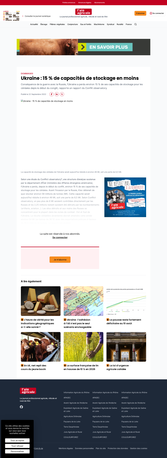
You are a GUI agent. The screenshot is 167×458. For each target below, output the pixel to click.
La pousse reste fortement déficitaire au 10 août (123, 321)
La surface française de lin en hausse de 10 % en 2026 (81, 367)
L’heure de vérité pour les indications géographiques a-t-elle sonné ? (37, 323)
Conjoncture (72, 24)
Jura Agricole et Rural (73, 432)
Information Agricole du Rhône (76, 392)
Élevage (43, 24)
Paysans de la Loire (72, 421)
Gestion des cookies (138, 448)
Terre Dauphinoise (71, 427)
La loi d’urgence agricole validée (117, 367)
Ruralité (120, 24)
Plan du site (101, 448)
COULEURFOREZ (71, 437)
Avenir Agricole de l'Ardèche (75, 403)
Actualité (34, 24)
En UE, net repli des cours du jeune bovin (33, 367)
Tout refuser (17, 446)
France (129, 24)
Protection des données (118, 448)
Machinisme (99, 24)
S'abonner (140, 13)
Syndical (110, 24)
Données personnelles (84, 448)
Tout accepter (17, 440)
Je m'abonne (60, 259)
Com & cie (38, 448)
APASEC (67, 398)
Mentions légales (66, 448)
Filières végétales (57, 24)
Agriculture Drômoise (72, 416)
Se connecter (60, 237)
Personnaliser (17, 451)
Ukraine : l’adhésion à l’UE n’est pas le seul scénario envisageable (77, 323)
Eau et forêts (85, 24)
